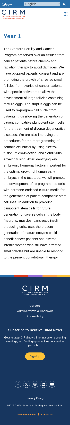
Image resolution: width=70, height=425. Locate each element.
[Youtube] (52, 384)
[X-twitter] (26, 384)
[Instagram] (35, 384)
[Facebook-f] (18, 384)
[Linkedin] (43, 384)
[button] (64, 4)
